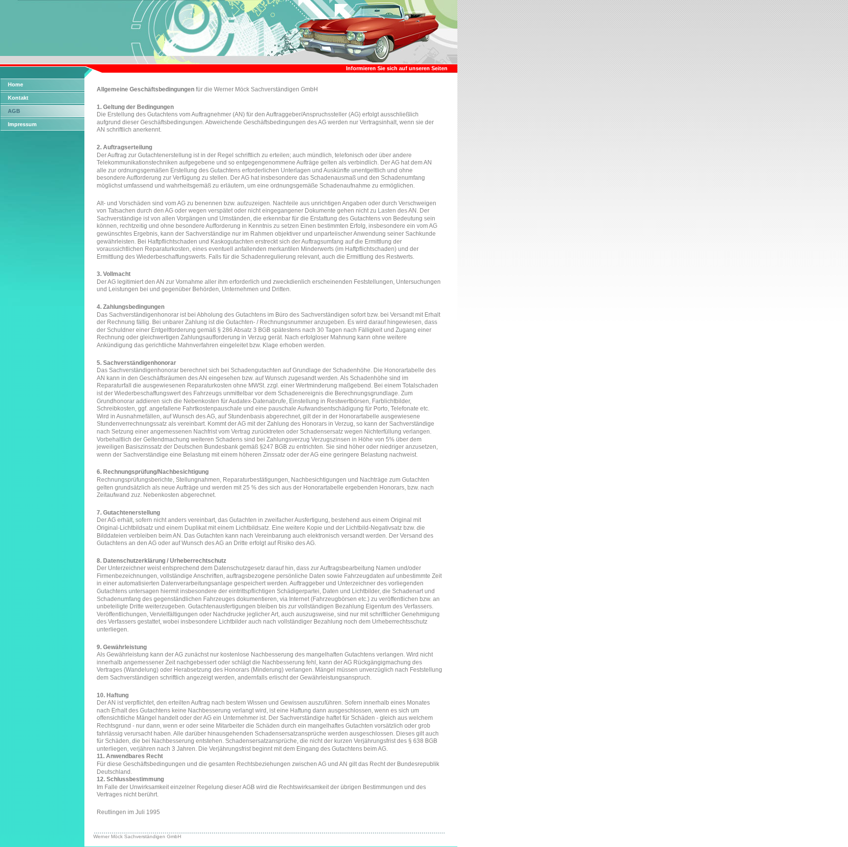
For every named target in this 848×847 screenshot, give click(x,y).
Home (15, 84)
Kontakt (18, 98)
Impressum (22, 124)
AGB (14, 111)
